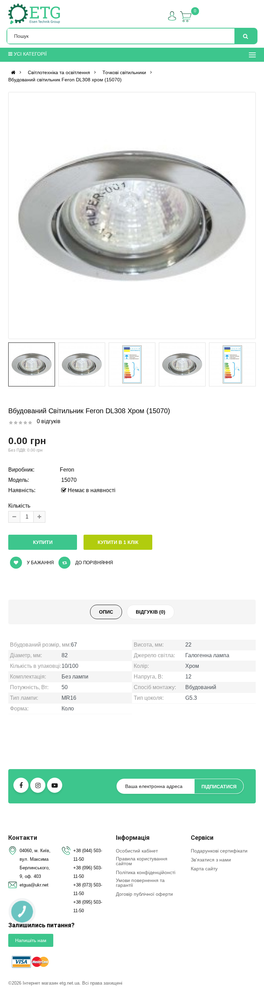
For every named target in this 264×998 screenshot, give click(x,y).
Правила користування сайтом (141, 861)
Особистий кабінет (137, 850)
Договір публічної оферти (144, 894)
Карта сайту (204, 868)
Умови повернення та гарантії (140, 882)
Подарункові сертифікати (219, 850)
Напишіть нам (30, 940)
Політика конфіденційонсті (145, 872)
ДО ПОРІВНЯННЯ (93, 562)
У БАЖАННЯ (39, 562)
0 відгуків (48, 421)
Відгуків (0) (150, 612)
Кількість (19, 506)
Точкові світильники (124, 72)
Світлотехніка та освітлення (59, 72)
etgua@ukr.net (34, 884)
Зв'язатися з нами (211, 859)
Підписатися (218, 786)
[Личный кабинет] (172, 16)
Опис (106, 612)
